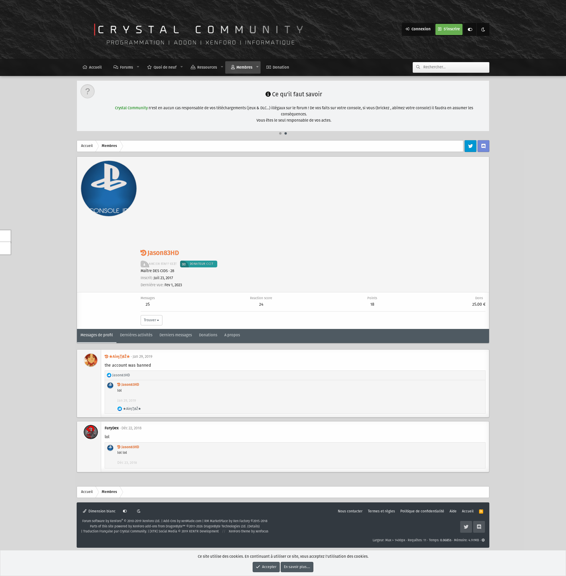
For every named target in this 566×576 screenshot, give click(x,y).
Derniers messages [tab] (175, 335)
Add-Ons (169, 521)
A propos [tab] (232, 335)
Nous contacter (350, 511)
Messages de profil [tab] (96, 335)
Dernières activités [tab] (136, 335)
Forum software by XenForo (121, 521)
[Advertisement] (313, 204)
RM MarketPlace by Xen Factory (235, 521)
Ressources (207, 67)
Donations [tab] (208, 335)
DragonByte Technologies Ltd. (225, 526)
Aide (453, 511)
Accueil (95, 67)
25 (148, 304)
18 (372, 304)
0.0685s (445, 540)
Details (254, 526)
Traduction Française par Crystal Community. (115, 531)
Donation (281, 67)
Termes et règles (381, 511)
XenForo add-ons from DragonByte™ (159, 526)
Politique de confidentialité (422, 511)
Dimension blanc (102, 511)
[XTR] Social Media (184, 531)
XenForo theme (239, 531)
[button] (138, 67)
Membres (244, 67)
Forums (126, 67)
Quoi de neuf (165, 67)
